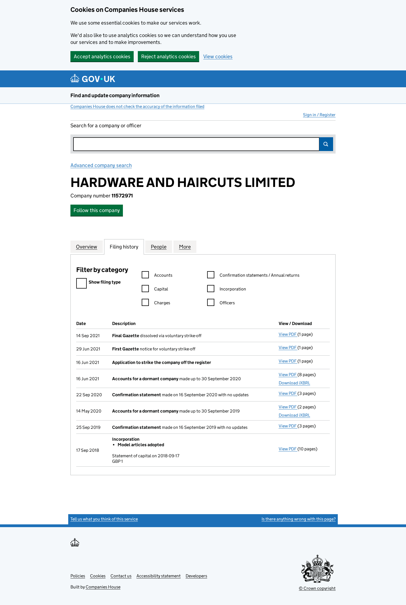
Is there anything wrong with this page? (299, 519)
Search (326, 144)
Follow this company (96, 210)
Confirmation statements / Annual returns (259, 275)
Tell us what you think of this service (104, 519)
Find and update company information (115, 95)
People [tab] (159, 247)
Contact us (120, 575)
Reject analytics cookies (168, 56)
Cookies (98, 575)
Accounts (163, 275)
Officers (227, 302)
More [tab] (185, 247)
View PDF (288, 334)
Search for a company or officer (105, 125)
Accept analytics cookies (102, 56)
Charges (162, 302)
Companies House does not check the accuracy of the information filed (137, 106)
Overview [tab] (86, 247)
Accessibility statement (158, 575)
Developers (196, 575)
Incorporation (233, 289)
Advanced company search (101, 165)
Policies (77, 575)
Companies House (103, 587)
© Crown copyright (317, 588)
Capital (161, 289)
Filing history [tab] (124, 247)
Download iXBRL (294, 382)
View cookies (218, 56)
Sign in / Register (319, 114)
